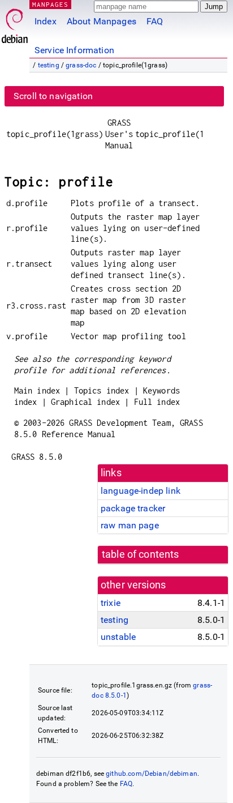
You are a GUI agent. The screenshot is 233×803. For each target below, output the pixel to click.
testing (48, 65)
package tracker (133, 508)
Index (45, 21)
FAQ (154, 21)
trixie (110, 602)
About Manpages (101, 21)
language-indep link (140, 490)
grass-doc (81, 65)
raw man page (130, 525)
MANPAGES (50, 4)
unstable (118, 636)
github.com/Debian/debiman (151, 774)
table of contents (140, 554)
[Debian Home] (15, 23)
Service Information (74, 50)
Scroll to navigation (53, 96)
